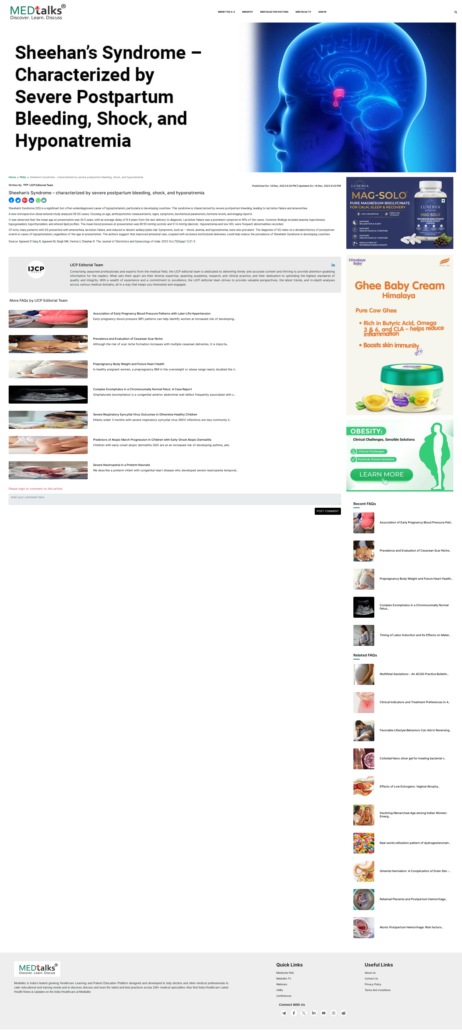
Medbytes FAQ (285, 972)
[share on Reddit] (44, 200)
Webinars (281, 984)
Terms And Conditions (378, 990)
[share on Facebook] (11, 200)
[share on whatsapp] (38, 200)
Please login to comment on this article (35, 488)
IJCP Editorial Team (41, 185)
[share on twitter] (18, 200)
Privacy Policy (373, 984)
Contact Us (371, 978)
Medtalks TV (283, 978)
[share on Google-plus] (24, 200)
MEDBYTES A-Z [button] (226, 11)
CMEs (279, 990)
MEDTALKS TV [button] (303, 11)
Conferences (283, 995)
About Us (370, 972)
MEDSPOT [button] (247, 11)
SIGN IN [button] (322, 11)
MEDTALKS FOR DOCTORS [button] (274, 11)
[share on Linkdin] (31, 200)
